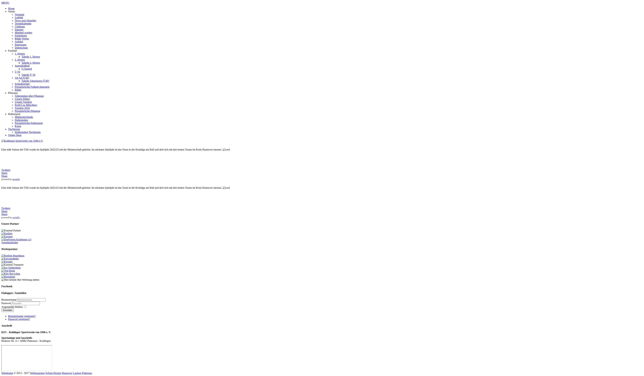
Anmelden (7, 310)
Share (4, 173)
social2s (16, 179)
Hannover (67, 373)
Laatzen (77, 373)
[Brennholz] (8, 276)
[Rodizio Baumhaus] (12, 255)
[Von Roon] (8, 270)
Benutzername (9, 299)
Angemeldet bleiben (12, 306)
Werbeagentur (37, 373)
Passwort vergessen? (19, 319)
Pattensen (87, 373)
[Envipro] (7, 236)
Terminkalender (9, 242)
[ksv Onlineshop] (11, 267)
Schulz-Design (53, 373)
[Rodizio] (6, 233)
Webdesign (7, 373)
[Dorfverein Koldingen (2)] (16, 239)
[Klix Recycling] (10, 273)
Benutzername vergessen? (22, 316)
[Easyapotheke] (10, 258)
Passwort (6, 303)
